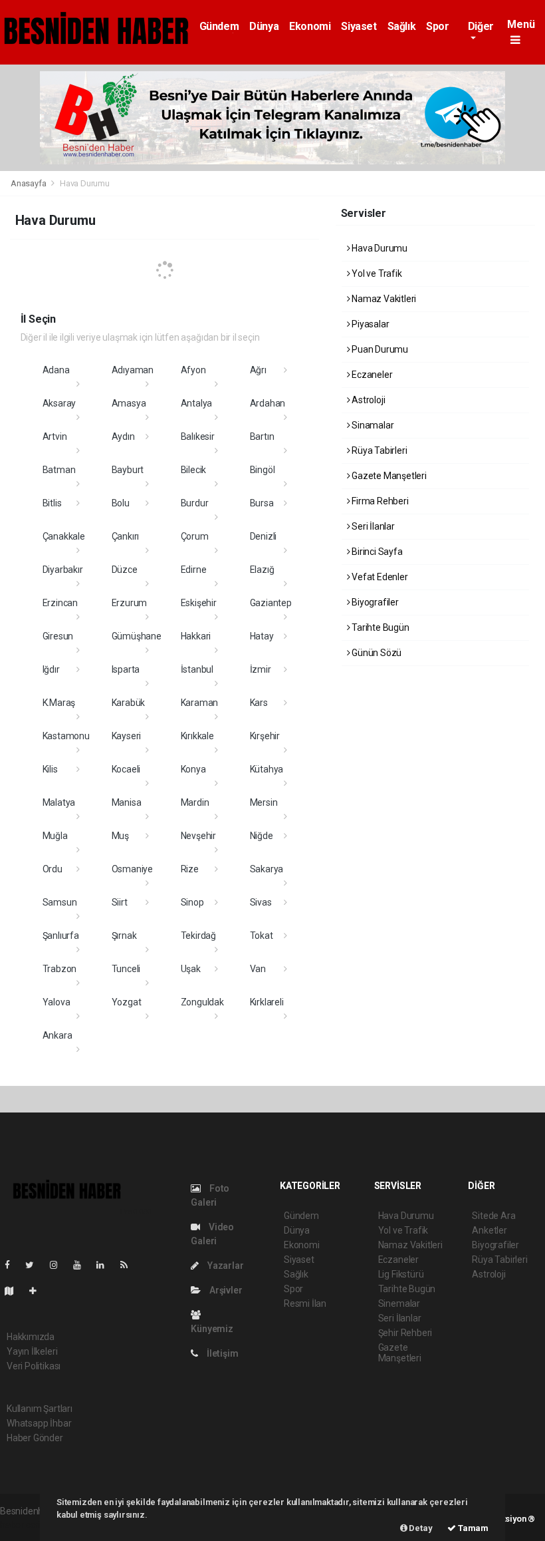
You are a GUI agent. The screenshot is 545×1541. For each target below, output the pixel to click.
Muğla (55, 835)
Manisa (127, 802)
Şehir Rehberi (405, 1332)
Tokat (261, 935)
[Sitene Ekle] (38, 1290)
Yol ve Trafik (375, 273)
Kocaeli (126, 769)
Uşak (191, 968)
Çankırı (126, 536)
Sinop (192, 902)
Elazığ (262, 569)
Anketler (489, 1230)
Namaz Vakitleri (383, 298)
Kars (259, 702)
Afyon (193, 370)
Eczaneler (371, 374)
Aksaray (59, 403)
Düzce (125, 569)
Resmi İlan (305, 1303)
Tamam (472, 1528)
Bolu (121, 503)
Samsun (60, 902)
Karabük (129, 702)
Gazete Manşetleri (388, 475)
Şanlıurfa (61, 935)
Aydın (123, 436)
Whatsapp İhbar (39, 1423)
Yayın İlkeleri (32, 1351)
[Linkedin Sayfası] (105, 1265)
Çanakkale (64, 536)
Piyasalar (369, 324)
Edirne (194, 569)
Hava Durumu (378, 248)
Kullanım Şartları (39, 1408)
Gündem (219, 26)
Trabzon (60, 968)
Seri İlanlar (372, 526)
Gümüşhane (137, 636)
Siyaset (358, 26)
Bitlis (52, 503)
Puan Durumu (379, 349)
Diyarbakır (63, 569)
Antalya (197, 403)
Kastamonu (66, 736)
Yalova (56, 1002)
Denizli (263, 536)
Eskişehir (199, 603)
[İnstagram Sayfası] (59, 1265)
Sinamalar (371, 425)
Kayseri (127, 736)
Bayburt (128, 469)
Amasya (129, 403)
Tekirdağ (198, 935)
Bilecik (194, 469)
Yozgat (127, 1002)
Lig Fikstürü (401, 1274)
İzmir (260, 669)
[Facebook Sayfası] (13, 1265)
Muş (120, 835)
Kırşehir (265, 736)
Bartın (262, 436)
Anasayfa (29, 183)
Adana (56, 370)
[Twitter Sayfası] (35, 1265)
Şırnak (124, 935)
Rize (190, 869)
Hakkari (196, 636)
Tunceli (126, 968)
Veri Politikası (33, 1366)
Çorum (195, 536)
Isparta (126, 669)
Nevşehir (198, 835)
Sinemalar (399, 1303)
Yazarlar (224, 1265)
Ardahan (268, 403)
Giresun (58, 636)
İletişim (221, 1353)
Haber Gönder (35, 1438)
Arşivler (224, 1290)
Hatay (262, 636)
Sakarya (267, 869)
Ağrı (258, 370)
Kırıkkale (197, 736)
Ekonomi (309, 26)
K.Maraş (59, 702)
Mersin (264, 802)
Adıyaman (133, 370)
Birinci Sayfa (376, 551)
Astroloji (367, 400)
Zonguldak (202, 1002)
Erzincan (60, 603)
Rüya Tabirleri (378, 450)
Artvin (55, 436)
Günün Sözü (375, 652)
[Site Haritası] (15, 1290)
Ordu (52, 869)
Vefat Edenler (378, 577)
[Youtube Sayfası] (82, 1265)
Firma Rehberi (379, 501)
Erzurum (130, 603)
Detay (420, 1528)
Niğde (261, 835)
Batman (59, 469)
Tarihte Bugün (379, 627)
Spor (437, 26)
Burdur (195, 503)
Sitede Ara (493, 1215)
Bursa (262, 503)
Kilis (50, 769)
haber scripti (25, 1525)
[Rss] (129, 1265)
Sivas (261, 902)
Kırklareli (267, 1002)
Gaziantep (271, 603)
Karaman (200, 702)
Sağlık (401, 26)
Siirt (120, 902)
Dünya (263, 26)
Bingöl (262, 469)
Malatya (59, 802)
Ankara (57, 1035)
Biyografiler (374, 602)
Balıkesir (198, 436)
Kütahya (267, 769)
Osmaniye (132, 869)
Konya (193, 769)
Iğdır (51, 669)
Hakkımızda (30, 1336)
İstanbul (197, 669)
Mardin (195, 802)
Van (258, 968)
